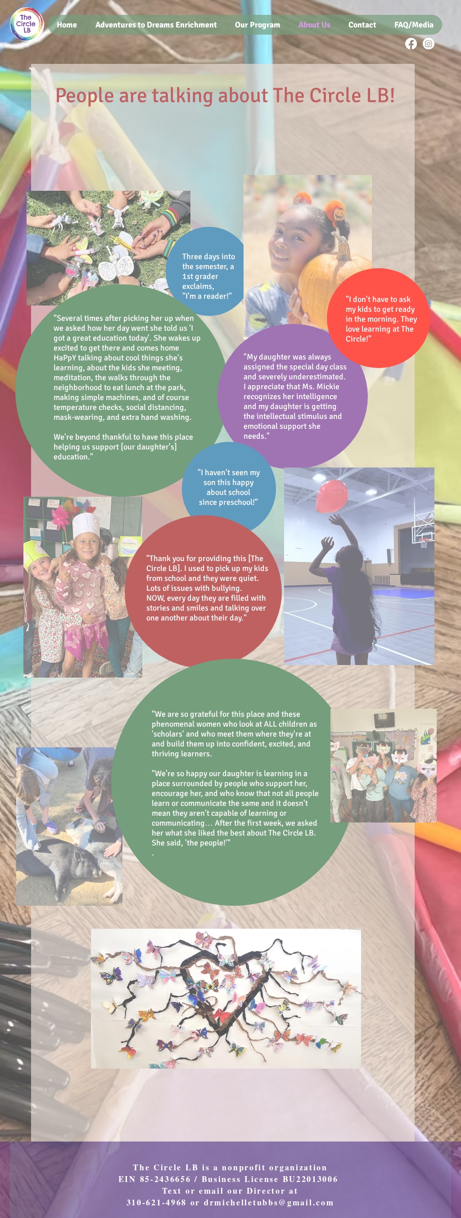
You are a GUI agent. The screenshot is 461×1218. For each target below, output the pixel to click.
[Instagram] (428, 43)
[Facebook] (411, 43)
